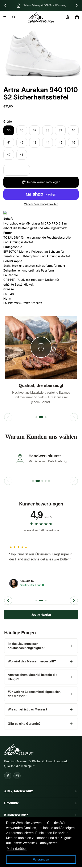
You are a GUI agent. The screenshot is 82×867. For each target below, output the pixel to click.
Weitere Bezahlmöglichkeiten (41, 204)
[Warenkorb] (77, 17)
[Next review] (74, 601)
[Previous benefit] (8, 417)
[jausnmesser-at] (18, 749)
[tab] (36, 417)
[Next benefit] (74, 417)
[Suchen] (14, 17)
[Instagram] (17, 775)
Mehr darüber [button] (17, 848)
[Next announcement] (77, 5)
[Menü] (5, 17)
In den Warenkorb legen (43, 182)
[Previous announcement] (5, 5)
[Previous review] (8, 601)
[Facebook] (7, 775)
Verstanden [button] (41, 859)
